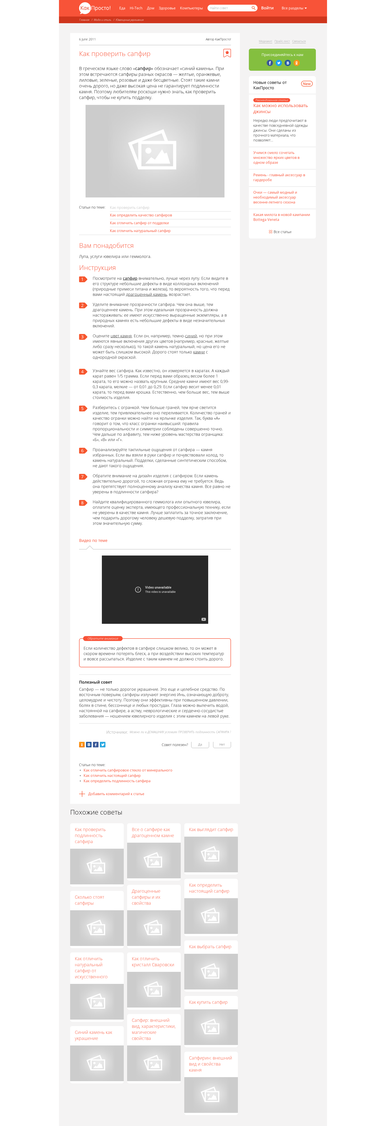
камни (199, 352)
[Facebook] (270, 63)
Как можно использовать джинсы (280, 108)
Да (200, 744)
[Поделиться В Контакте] (89, 744)
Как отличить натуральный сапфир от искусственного (91, 968)
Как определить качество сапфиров (141, 215)
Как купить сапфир (208, 1002)
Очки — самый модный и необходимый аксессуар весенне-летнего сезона (275, 197)
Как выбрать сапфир (210, 947)
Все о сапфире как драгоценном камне (153, 832)
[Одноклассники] (297, 63)
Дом (150, 8)
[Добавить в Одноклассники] (82, 744)
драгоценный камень (146, 294)
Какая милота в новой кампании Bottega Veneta (281, 217)
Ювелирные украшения (130, 20)
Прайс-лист (282, 41)
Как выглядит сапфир (211, 829)
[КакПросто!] (94, 8)
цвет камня (121, 335)
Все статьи (283, 231)
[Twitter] (279, 63)
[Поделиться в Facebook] (96, 744)
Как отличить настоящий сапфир (112, 775)
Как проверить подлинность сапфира (90, 835)
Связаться (299, 41)
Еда (122, 8)
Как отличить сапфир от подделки (139, 222)
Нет (222, 744)
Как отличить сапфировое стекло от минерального (128, 770)
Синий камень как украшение (93, 1035)
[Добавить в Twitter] (102, 744)
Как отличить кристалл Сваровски (153, 962)
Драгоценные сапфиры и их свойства (146, 897)
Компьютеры (191, 8)
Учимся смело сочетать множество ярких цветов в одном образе (276, 157)
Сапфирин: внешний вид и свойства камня (210, 1064)
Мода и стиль (102, 20)
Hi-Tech (136, 8)
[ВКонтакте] (288, 63)
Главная (84, 20)
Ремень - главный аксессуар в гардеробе (279, 177)
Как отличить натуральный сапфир (140, 230)
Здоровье (167, 8)
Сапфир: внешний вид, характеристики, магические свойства (154, 1029)
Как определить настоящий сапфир (209, 888)
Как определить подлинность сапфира (117, 780)
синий (191, 335)
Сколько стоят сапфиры (89, 900)
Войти (267, 7)
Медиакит (265, 41)
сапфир (130, 278)
